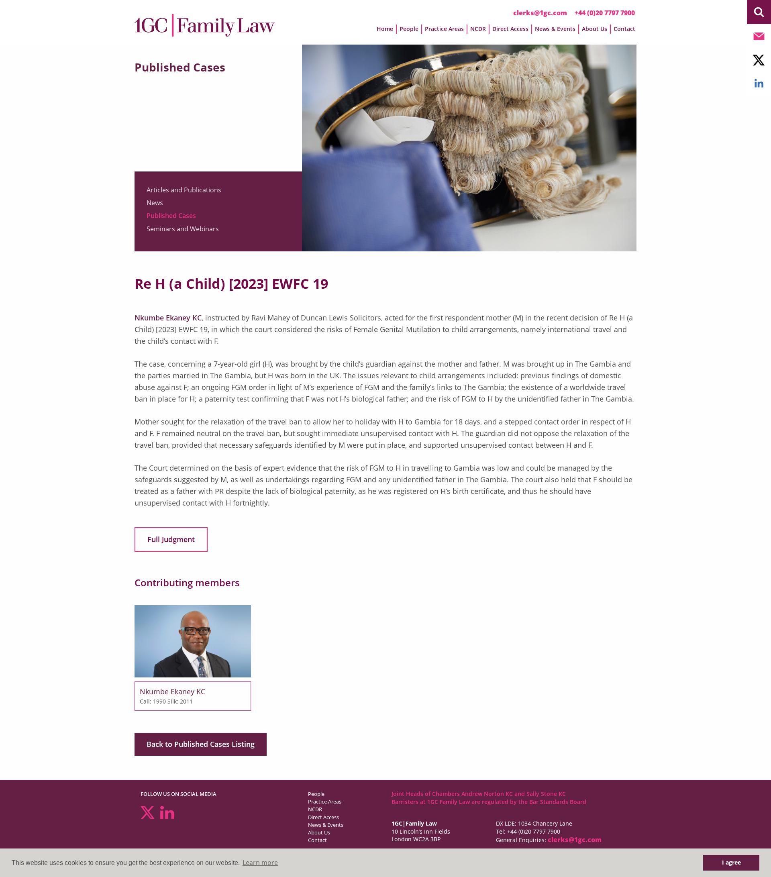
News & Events (325, 824)
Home (385, 29)
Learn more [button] (260, 862)
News (155, 202)
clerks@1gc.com (540, 12)
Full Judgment (171, 539)
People (316, 793)
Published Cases (171, 215)
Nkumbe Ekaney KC (168, 317)
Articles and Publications (184, 190)
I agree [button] (731, 862)
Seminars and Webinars (183, 228)
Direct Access (323, 817)
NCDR (315, 809)
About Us (319, 832)
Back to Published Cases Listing (201, 744)
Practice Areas (324, 801)
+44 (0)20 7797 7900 (605, 12)
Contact (624, 29)
